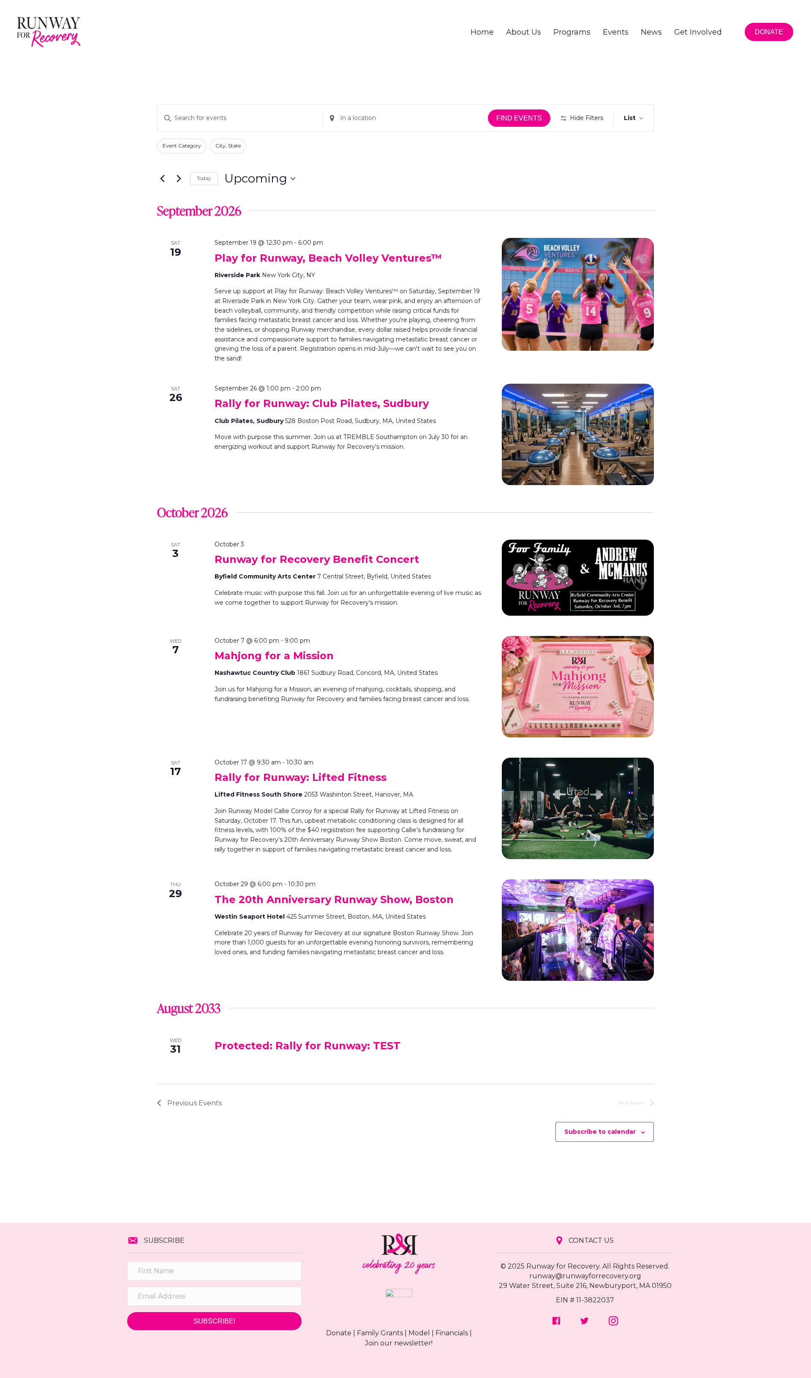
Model (419, 1333)
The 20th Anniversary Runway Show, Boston (334, 899)
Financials (451, 1333)
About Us (523, 32)
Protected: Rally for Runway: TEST (307, 1046)
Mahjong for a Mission (274, 655)
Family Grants (380, 1333)
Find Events (519, 118)
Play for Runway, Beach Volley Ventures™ (328, 258)
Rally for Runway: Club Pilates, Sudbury (322, 403)
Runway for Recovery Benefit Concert (317, 559)
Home (482, 32)
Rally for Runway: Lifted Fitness (300, 777)
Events (616, 32)
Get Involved (698, 32)
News (651, 32)
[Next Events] (179, 179)
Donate (338, 1333)
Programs (572, 32)
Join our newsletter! (399, 1343)
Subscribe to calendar (600, 1131)
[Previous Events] (162, 179)
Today (204, 178)
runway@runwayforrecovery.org (585, 1276)
